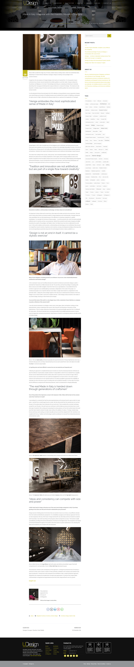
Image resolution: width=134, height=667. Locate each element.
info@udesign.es (72, 653)
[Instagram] (68, 656)
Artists (90, 107)
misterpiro (88, 177)
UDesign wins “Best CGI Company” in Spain (95, 62)
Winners (87, 204)
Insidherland (104, 152)
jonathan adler (106, 161)
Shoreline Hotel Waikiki (90, 189)
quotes (87, 186)
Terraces (92, 192)
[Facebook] (65, 656)
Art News (95, 107)
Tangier (87, 192)
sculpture (105, 186)
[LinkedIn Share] (55, 609)
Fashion (107, 137)
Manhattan (88, 170)
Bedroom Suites (94, 110)
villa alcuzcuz (91, 198)
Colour (98, 119)
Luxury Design (88, 167)
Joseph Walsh (88, 164)
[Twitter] (71, 656)
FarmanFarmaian (100, 137)
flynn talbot (101, 140)
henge (67, 615)
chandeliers (92, 119)
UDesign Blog (56, 652)
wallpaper (88, 201)
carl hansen (95, 116)
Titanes (101, 192)
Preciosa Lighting (89, 183)
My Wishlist (55, 646)
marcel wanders (96, 173)
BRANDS (98, 3)
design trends (104, 128)
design (93, 125)
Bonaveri (102, 113)
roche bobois (92, 186)
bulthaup (107, 113)
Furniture (48, 615)
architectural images (94, 104)
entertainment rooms (90, 134)
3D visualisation (89, 100)
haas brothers (99, 146)
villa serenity (98, 198)
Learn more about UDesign (35, 655)
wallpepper (94, 201)
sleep (104, 189)
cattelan (87, 119)
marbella (103, 170)
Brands (46, 646)
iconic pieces (97, 152)
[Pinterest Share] (58, 609)
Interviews (106, 158)
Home (56, 23)
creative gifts (102, 122)
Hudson (91, 152)
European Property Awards (91, 137)
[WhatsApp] (77, 656)
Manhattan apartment (96, 170)
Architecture (103, 104)
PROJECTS (89, 3)
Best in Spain (88, 113)
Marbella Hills (88, 173)
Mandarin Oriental (102, 167)
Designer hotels (89, 128)
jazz (93, 161)
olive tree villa (105, 177)
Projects (103, 183)
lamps (94, 164)
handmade (105, 146)
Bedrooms (87, 110)
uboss (32, 615)
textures (97, 192)
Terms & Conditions (101, 663)
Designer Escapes (100, 125)
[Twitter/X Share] (51, 609)
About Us (47, 652)
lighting (107, 164)
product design (97, 183)
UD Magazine (99, 195)
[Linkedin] (74, 656)
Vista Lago (105, 198)
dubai (101, 131)
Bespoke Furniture (65, 23)
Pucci (108, 183)
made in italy (72, 615)
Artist (87, 107)
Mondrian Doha (94, 177)
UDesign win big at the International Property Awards (97, 60)
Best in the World (95, 113)
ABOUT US (48, 3)
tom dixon (107, 192)
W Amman (100, 201)
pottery (98, 180)
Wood (91, 204)
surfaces (108, 189)
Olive (100, 177)
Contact (55, 653)
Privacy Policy (94, 663)
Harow (87, 149)
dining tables (95, 131)
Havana (91, 149)
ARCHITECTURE (69, 3)
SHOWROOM (58, 3)
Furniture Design (89, 143)
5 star (94, 100)
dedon (108, 122)
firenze (87, 140)
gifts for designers (97, 143)
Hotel (106, 149)
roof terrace (99, 186)
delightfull (87, 125)
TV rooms (93, 195)
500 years (99, 100)
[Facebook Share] (48, 609)
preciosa (103, 180)
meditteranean (104, 173)
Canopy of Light (89, 116)
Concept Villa (103, 119)
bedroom (108, 107)
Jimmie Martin (98, 161)
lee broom (99, 164)
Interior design (54, 615)
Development (88, 131)
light (103, 164)
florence (95, 140)
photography (92, 180)
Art (109, 104)
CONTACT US (107, 3)
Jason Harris (88, 161)
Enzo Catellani (98, 134)
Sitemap (88, 663)
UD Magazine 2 (107, 195)
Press (85, 663)
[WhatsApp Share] (61, 609)
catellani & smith (103, 116)
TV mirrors (88, 195)
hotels (87, 152)
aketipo (87, 104)
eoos (104, 134)
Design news (96, 128)
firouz (91, 140)
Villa (86, 198)
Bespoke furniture (103, 110)
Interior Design (48, 650)
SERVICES (80, 3)
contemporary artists (90, 122)
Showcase (98, 189)
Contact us (108, 663)
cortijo (96, 122)
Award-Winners (102, 107)
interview (100, 158)
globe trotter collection (90, 146)
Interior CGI (88, 155)
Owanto (87, 180)
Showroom (47, 648)
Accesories (105, 100)
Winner (105, 201)
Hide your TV (101, 149)
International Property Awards (91, 158)
